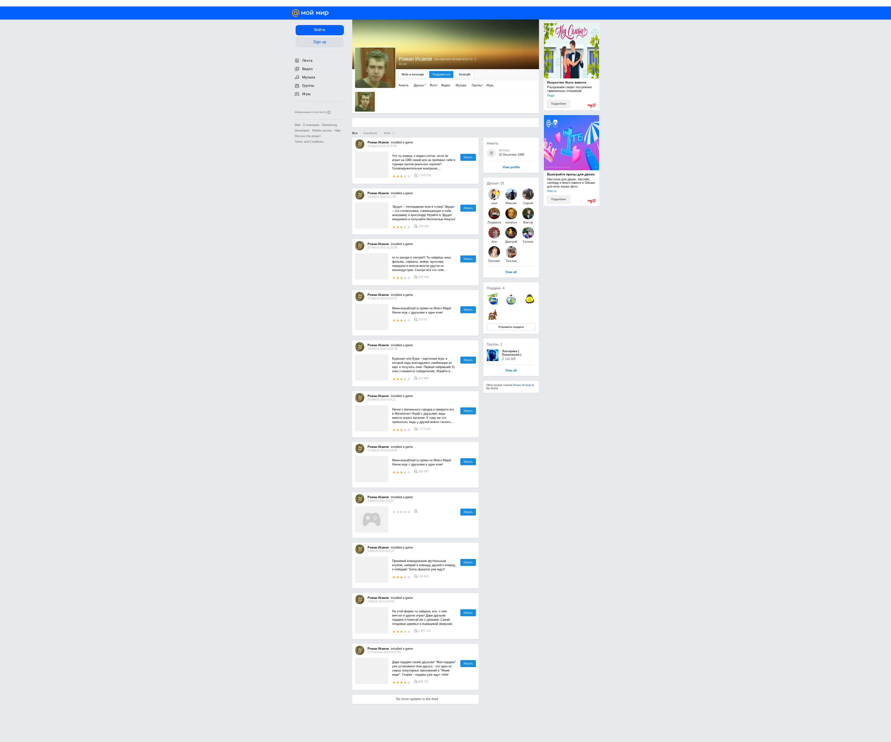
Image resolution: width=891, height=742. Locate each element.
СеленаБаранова (528, 241)
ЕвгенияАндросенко (494, 261)
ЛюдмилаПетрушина (494, 222)
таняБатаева (494, 203)
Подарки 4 (495, 288)
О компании (311, 125)
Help (337, 130)
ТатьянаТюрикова (511, 261)
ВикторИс (528, 222)
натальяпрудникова (511, 222)
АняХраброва (494, 241)
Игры (489, 85)
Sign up (319, 42)
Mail (297, 125)
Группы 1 (494, 344)
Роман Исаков (522, 385)
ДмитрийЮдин (511, 241)
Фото (433, 85)
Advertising (329, 125)
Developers (302, 130)
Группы (476, 85)
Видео (446, 85)
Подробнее (558, 103)
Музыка (461, 85)
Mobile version (322, 130)
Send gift (464, 74)
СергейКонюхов (528, 203)
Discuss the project (308, 136)
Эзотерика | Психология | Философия (511, 353)
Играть (468, 157)
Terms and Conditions (309, 141)
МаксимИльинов (511, 203)
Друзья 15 (495, 183)
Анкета (403, 85)
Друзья (419, 85)
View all (511, 370)
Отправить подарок (511, 327)
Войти (319, 30)
